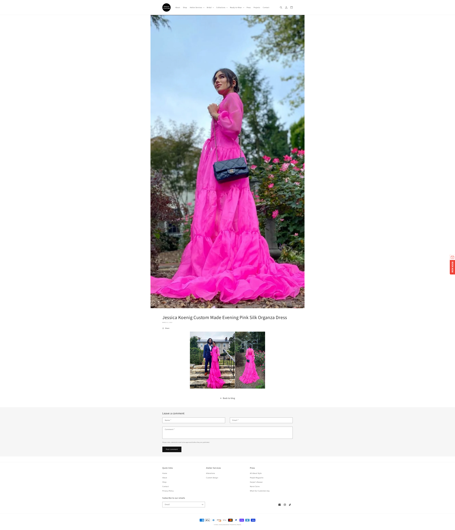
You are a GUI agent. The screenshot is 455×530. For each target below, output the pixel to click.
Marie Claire (255, 486)
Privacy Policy (168, 491)
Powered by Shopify (235, 524)
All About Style (256, 473)
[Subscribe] (202, 504)
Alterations (210, 473)
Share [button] (167, 328)
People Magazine (256, 477)
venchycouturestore (224, 524)
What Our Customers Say (260, 491)
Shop (164, 482)
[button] (196, 7)
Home (164, 473)
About (164, 477)
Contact (165, 486)
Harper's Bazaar (256, 482)
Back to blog (229, 398)
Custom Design (212, 477)
